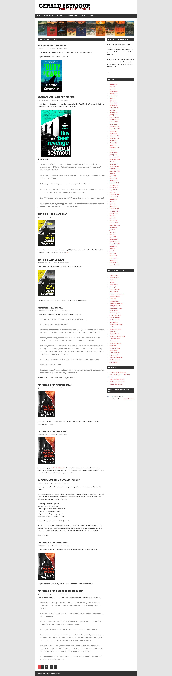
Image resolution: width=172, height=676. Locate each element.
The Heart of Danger (116, 308)
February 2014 (114, 239)
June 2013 (112, 251)
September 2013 (115, 244)
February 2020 (114, 152)
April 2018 (113, 176)
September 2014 (115, 225)
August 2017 (113, 190)
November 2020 (114, 147)
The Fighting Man (115, 306)
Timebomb (113, 331)
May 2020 (112, 150)
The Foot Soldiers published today (55, 385)
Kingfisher (113, 280)
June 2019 (112, 161)
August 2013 (113, 246)
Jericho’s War (113, 350)
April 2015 (113, 218)
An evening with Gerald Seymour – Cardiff (59, 480)
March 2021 (113, 143)
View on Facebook (128, 399)
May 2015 (112, 216)
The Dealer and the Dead (117, 336)
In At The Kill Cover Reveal (51, 259)
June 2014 (112, 232)
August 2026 (113, 84)
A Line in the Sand (115, 315)
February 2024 (114, 112)
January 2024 (113, 115)
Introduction (48, 16)
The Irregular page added (117, 382)
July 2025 (112, 98)
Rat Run (112, 327)
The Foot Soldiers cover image (53, 542)
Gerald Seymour (63, 48)
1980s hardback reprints (117, 379)
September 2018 (115, 171)
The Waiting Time (115, 313)
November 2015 (114, 211)
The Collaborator (115, 334)
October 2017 (114, 187)
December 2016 (114, 194)
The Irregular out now (116, 384)
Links (92, 16)
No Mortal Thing (115, 348)
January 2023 (113, 124)
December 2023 (114, 117)
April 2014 (113, 237)
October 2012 (114, 262)
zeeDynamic (56, 673)
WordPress (47, 673)
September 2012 (115, 265)
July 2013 (112, 248)
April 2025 (113, 101)
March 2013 (113, 255)
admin (53, 48)
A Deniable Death (115, 338)
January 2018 (113, 180)
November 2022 (114, 126)
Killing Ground (114, 310)
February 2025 (114, 105)
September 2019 (115, 159)
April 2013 (113, 253)
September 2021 (115, 138)
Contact (83, 16)
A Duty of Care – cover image (52, 45)
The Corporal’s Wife (116, 343)
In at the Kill (113, 362)
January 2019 (113, 164)
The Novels (60, 16)
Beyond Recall (114, 355)
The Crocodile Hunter (116, 357)
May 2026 (112, 86)
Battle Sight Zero (115, 353)
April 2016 (113, 204)
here (67, 252)
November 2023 (114, 119)
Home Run (113, 299)
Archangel (113, 287)
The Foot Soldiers (58, 468)
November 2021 (114, 136)
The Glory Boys (114, 277)
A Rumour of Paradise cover (118, 372)
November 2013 (114, 241)
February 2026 (114, 91)
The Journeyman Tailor (116, 303)
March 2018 (113, 178)
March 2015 (113, 220)
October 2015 (114, 213)
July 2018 (112, 173)
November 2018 (114, 169)
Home (38, 16)
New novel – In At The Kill (50, 307)
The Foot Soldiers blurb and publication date (60, 591)
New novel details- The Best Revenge (56, 97)
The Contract (114, 284)
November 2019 (114, 157)
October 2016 (114, 197)
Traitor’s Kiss (114, 322)
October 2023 (114, 122)
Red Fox (112, 282)
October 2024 (114, 108)
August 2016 (113, 199)
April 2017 (113, 192)
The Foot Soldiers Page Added (52, 431)
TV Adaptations (72, 16)
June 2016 (112, 201)
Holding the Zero (115, 317)
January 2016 (113, 206)
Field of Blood (114, 292)
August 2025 (113, 96)
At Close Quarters (115, 296)
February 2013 (114, 258)
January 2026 (113, 93)
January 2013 (113, 260)
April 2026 (113, 89)
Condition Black (114, 301)
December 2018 (114, 166)
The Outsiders (114, 341)
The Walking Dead (115, 329)
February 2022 (114, 133)
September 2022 (115, 129)
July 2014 (112, 230)
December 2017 (114, 183)
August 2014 (113, 227)
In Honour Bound (115, 289)
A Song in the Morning (117, 294)
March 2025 (113, 103)
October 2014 (114, 223)
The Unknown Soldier (116, 324)
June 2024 (112, 110)
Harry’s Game (114, 275)
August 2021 (113, 140)
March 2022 (113, 131)
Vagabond (113, 345)
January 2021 (113, 145)
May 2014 (112, 234)
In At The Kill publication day (52, 214)
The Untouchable (115, 320)
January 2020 (113, 155)
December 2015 (114, 208)
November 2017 (114, 185)
